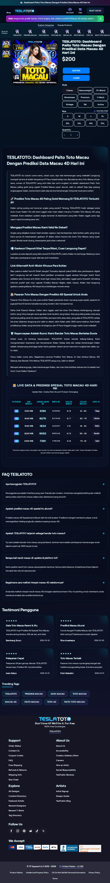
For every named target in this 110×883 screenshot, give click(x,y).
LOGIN (76, 78)
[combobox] (52, 19)
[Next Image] (53, 65)
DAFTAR (76, 70)
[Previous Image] (17, 65)
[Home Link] (24, 11)
